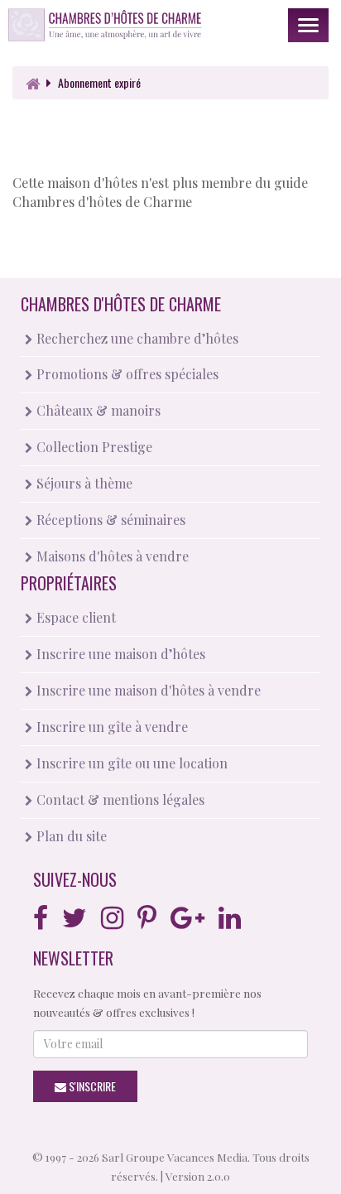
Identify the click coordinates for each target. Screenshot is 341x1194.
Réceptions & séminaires (109, 519)
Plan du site (70, 836)
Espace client (74, 617)
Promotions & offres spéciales (126, 374)
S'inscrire (91, 1086)
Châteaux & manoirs (97, 410)
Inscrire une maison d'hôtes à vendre (147, 690)
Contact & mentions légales (118, 799)
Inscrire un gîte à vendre (110, 726)
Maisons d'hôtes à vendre (111, 556)
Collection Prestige (92, 446)
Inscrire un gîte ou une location (130, 763)
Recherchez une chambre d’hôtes (135, 338)
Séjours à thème (82, 483)
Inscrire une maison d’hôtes (119, 653)
